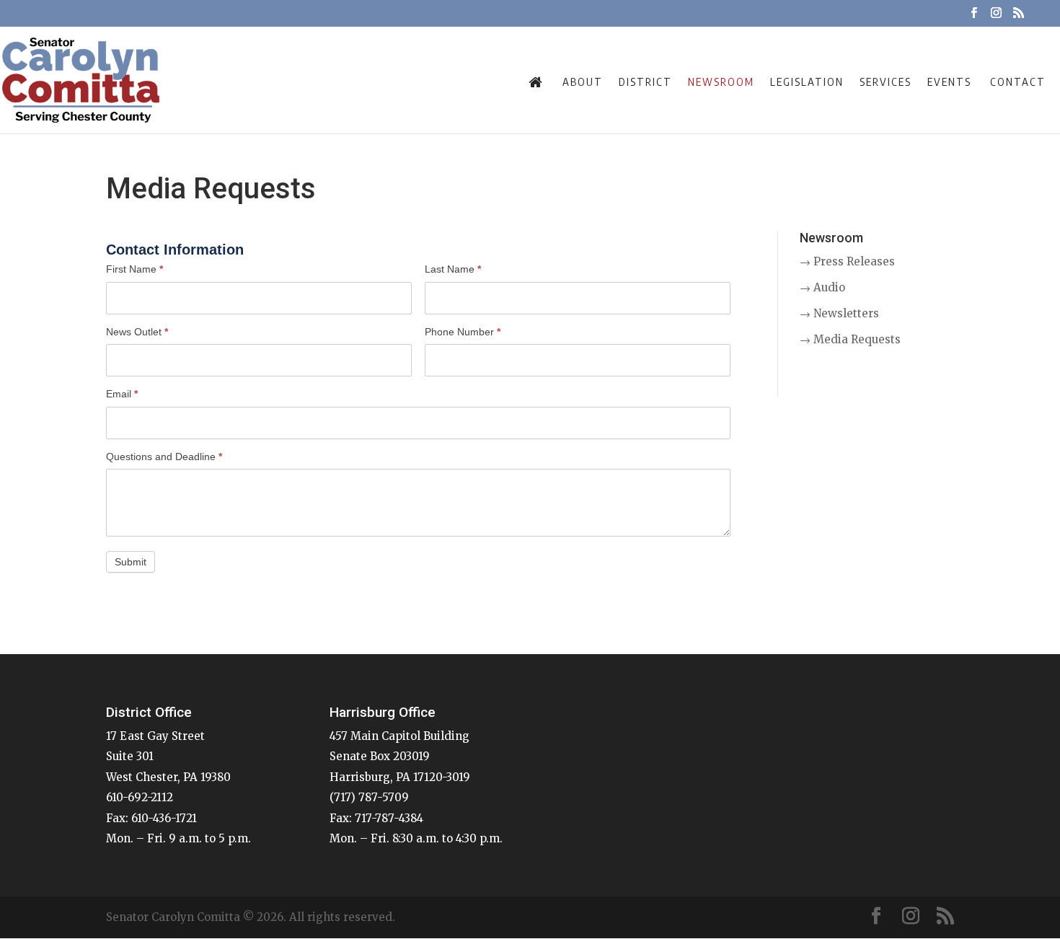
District (645, 81)
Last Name (453, 269)
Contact (1018, 81)
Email (122, 394)
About (582, 81)
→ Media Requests (850, 339)
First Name (134, 269)
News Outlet (137, 332)
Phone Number (462, 332)
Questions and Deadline (164, 456)
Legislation (807, 81)
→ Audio (822, 287)
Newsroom (721, 81)
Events (949, 81)
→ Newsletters (839, 313)
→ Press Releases (847, 261)
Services (885, 81)
